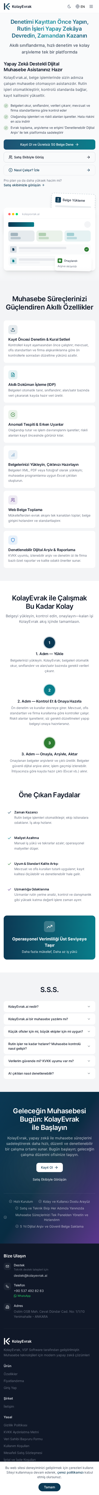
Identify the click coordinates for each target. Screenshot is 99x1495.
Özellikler (10, 1374)
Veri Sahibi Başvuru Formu (23, 1439)
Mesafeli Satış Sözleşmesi (23, 1453)
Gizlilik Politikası (15, 1425)
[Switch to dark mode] (69, 6)
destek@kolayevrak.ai (30, 1275)
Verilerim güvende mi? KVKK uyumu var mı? (41, 1061)
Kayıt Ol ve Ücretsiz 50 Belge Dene (46, 144)
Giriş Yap (10, 1388)
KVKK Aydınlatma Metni (21, 1432)
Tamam (49, 1487)
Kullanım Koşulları (16, 1446)
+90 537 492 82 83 (29, 1291)
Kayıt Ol (47, 1167)
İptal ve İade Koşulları (20, 1460)
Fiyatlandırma (14, 1381)
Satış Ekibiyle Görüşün (49, 1179)
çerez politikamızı (70, 1472)
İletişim (9, 1406)
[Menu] (91, 6)
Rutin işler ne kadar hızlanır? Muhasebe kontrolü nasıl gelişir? (44, 1046)
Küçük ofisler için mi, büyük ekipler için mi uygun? (45, 1031)
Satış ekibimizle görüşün (22, 185)
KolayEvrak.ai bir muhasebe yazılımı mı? (38, 1019)
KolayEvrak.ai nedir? (23, 1006)
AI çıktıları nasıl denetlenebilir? (31, 1073)
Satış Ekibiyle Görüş (29, 157)
